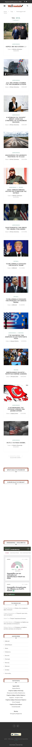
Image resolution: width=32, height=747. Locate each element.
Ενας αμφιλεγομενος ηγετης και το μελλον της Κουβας (16, 191)
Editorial (16, 261)
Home (5, 11)
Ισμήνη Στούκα (14, 413)
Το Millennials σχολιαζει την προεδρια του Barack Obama (16, 300)
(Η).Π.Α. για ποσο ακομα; (16, 443)
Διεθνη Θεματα (16, 44)
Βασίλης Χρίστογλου (17, 49)
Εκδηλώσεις (8, 652)
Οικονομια (21, 332)
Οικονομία (7, 659)
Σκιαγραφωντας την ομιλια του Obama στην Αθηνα (16, 228)
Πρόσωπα (7, 666)
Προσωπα (21, 187)
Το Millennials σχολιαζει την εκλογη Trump (16, 264)
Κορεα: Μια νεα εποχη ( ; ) (16, 46)
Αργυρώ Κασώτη (14, 341)
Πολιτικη (16, 369)
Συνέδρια (7, 670)
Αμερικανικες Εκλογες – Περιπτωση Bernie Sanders (16, 373)
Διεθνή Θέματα (8, 644)
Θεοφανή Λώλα (14, 376)
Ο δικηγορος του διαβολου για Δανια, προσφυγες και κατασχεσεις (16, 622)
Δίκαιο (6, 648)
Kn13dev (16, 740)
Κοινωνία (7, 655)
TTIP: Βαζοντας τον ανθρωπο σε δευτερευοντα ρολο (16, 337)
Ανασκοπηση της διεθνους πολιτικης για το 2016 (16, 156)
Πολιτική (7, 662)
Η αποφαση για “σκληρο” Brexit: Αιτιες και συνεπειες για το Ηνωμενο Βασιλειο (16, 120)
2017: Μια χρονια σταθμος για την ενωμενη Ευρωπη (16, 83)
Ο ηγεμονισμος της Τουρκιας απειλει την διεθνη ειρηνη (16, 409)
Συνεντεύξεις (8, 673)
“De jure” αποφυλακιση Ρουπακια (18, 618)
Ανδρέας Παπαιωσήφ (17, 445)
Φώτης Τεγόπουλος (14, 87)
